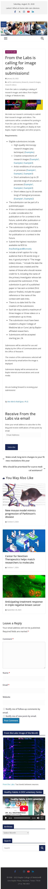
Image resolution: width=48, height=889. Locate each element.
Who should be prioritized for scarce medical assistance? (22, 468)
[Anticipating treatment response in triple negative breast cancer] (24, 576)
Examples (29, 152)
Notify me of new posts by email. (21, 716)
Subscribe (11, 447)
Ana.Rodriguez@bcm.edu (20, 248)
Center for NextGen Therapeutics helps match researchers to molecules (20, 559)
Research (25, 82)
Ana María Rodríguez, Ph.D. (18, 401)
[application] (24, 808)
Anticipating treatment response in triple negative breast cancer (24, 603)
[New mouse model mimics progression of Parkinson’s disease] (24, 485)
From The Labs (11, 52)
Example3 (28, 163)
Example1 (34, 159)
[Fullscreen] (42, 818)
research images (34, 82)
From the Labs (8, 784)
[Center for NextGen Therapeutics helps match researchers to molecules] (24, 531)
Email (6, 685)
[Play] (6, 818)
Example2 (18, 163)
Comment (8, 639)
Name (6, 673)
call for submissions (14, 82)
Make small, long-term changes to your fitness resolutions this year (25, 459)
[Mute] (38, 818)
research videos (10, 85)
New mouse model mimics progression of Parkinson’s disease (20, 514)
